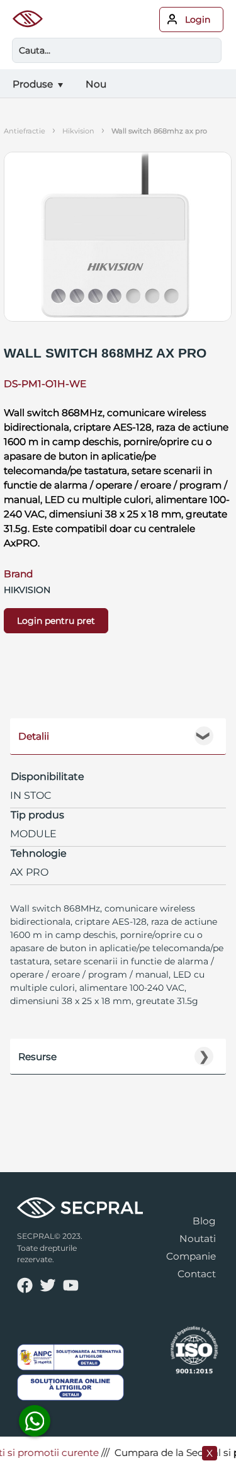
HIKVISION (78, 131)
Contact (196, 1274)
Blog (204, 1221)
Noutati (197, 1239)
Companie (191, 1256)
